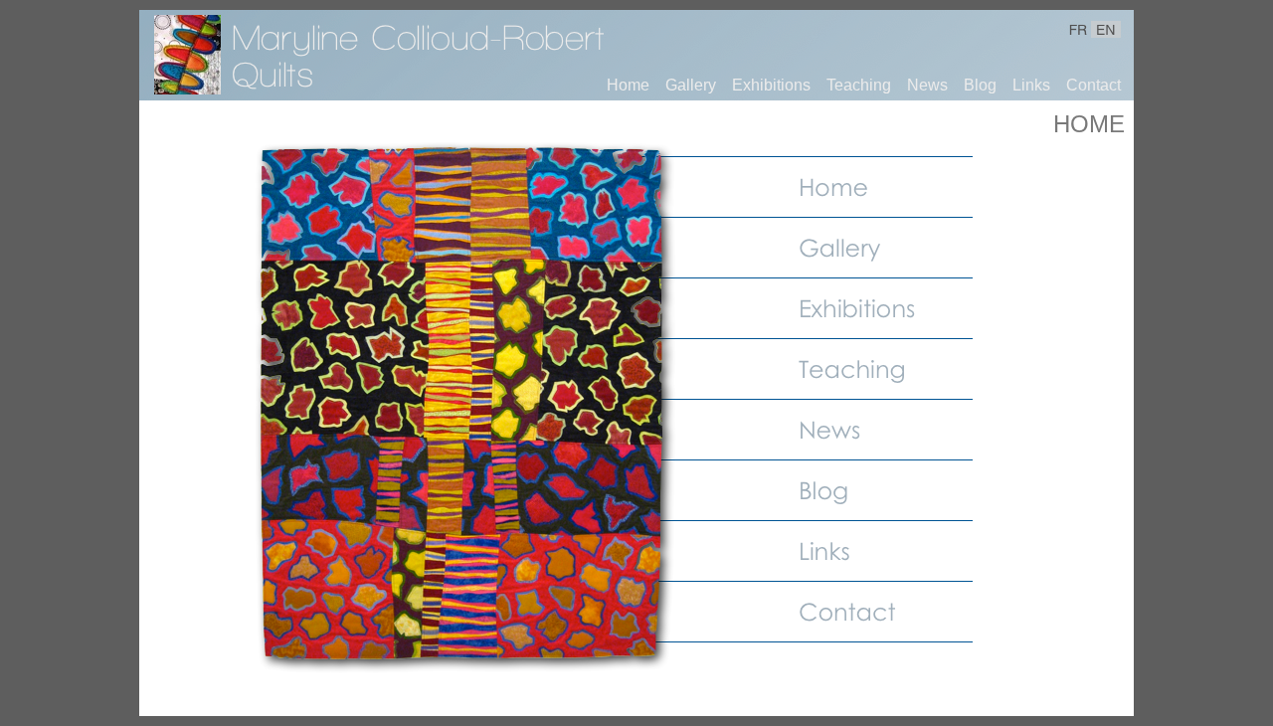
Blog (980, 85)
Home (628, 85)
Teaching (858, 85)
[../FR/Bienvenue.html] (187, 89)
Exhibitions (771, 85)
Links (1031, 85)
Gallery (690, 85)
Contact (1093, 85)
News (927, 85)
